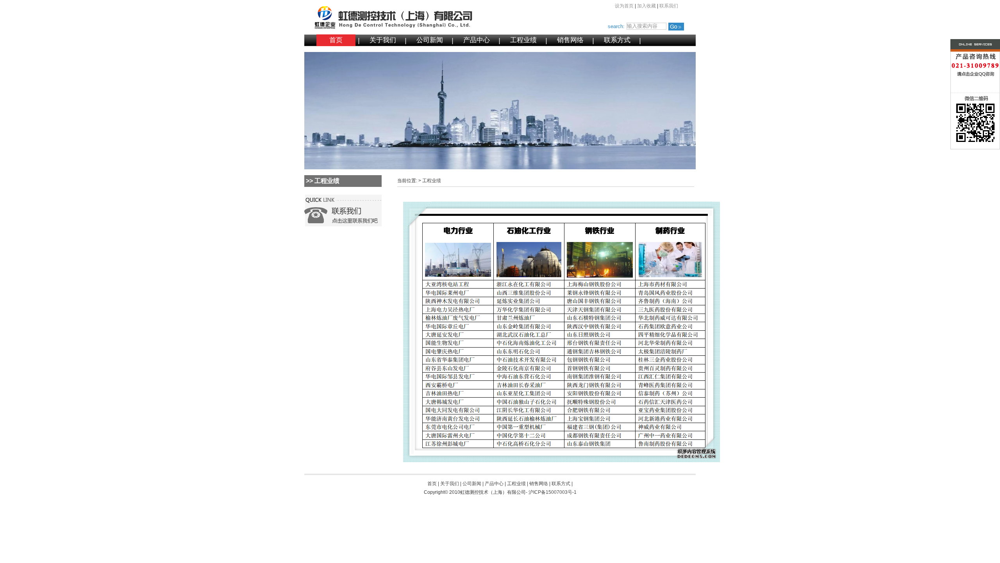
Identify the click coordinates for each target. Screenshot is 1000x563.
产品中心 (476, 40)
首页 (336, 40)
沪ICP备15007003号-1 (553, 492)
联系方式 (617, 40)
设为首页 (624, 6)
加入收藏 (646, 6)
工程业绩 (523, 40)
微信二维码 (960, 122)
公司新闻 (429, 40)
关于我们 (383, 40)
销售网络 (570, 40)
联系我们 (668, 6)
